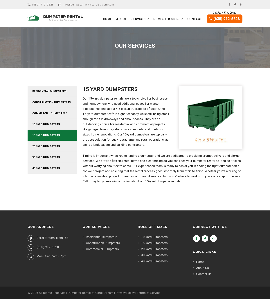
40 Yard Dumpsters (46, 168)
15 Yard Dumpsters (46, 135)
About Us (202, 267)
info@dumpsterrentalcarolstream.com (88, 4)
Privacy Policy (125, 293)
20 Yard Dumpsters (46, 146)
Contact (194, 19)
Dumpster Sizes (166, 19)
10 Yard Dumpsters (46, 124)
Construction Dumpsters (51, 102)
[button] (148, 19)
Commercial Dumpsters (49, 113)
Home (107, 19)
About (121, 19)
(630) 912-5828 (43, 4)
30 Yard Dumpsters (46, 157)
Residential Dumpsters (49, 91)
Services (139, 19)
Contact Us (204, 274)
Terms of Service (148, 293)
